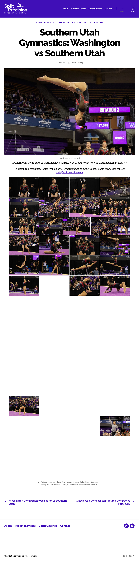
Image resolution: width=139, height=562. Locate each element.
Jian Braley (80, 482)
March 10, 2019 (77, 63)
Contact (108, 9)
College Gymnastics (46, 23)
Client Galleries (95, 9)
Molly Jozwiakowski (89, 485)
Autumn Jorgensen (48, 482)
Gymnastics (64, 23)
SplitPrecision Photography (24, 556)
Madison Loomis (59, 485)
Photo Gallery (79, 23)
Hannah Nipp (71, 482)
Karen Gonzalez (91, 482)
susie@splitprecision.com (69, 172)
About (65, 9)
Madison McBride (74, 485)
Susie (63, 63)
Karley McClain (47, 485)
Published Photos (78, 9)
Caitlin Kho (61, 482)
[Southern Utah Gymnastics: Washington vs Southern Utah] (69, 111)
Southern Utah (96, 23)
